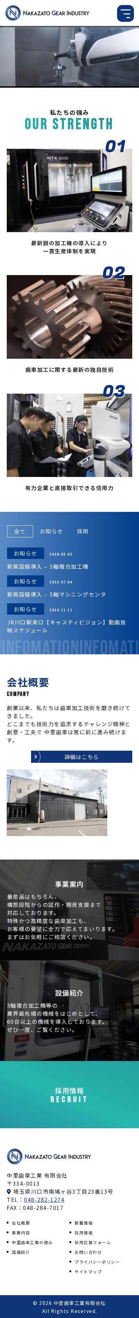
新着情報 (84, 1223)
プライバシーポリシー (97, 1262)
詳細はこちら (81, 757)
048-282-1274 (44, 1199)
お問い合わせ (88, 1252)
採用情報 (84, 1232)
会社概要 (21, 1223)
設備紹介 (21, 1252)
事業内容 (21, 1232)
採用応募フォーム (93, 1242)
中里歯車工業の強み (32, 1242)
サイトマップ (88, 1271)
